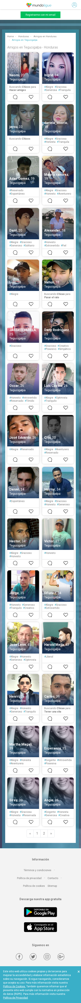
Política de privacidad (29, 878)
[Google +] (61, 956)
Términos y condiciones (37, 870)
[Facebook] (19, 956)
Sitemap (52, 885)
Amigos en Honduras (44, 36)
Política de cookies (34, 885)
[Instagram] (47, 956)
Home (10, 36)
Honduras (23, 36)
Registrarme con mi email (40, 14)
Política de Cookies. (14, 986)
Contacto (53, 878)
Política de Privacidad (15, 997)
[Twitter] (33, 956)
